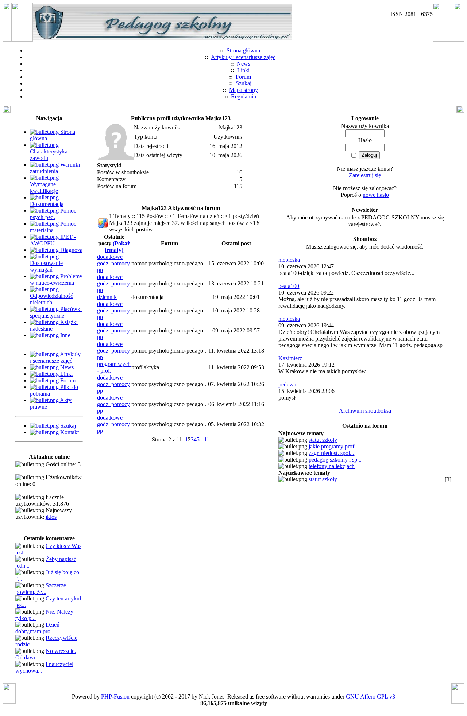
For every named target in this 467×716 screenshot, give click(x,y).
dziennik (107, 297)
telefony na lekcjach (332, 466)
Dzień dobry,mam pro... (37, 628)
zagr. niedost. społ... (331, 453)
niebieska (289, 260)
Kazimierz (290, 358)
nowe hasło (376, 195)
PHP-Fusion (115, 696)
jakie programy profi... (334, 446)
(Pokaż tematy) (117, 246)
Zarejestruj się (365, 175)
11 (206, 439)
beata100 (288, 286)
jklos (51, 517)
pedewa (287, 384)
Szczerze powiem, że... (40, 588)
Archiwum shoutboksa (365, 411)
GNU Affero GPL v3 (370, 696)
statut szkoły (323, 440)
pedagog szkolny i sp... (335, 459)
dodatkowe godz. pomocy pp (113, 263)
